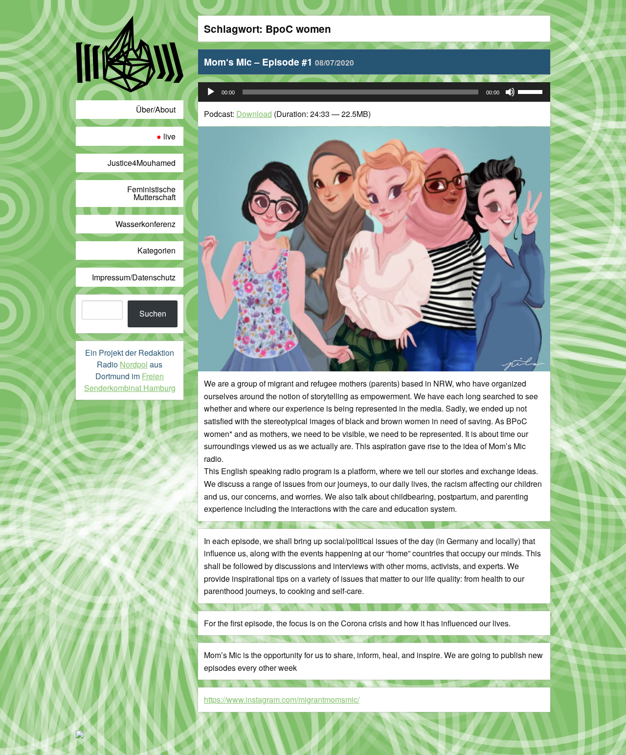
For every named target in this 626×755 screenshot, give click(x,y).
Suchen (152, 313)
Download (254, 113)
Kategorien (156, 250)
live (169, 136)
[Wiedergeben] (211, 92)
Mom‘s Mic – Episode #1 (279, 62)
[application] (374, 92)
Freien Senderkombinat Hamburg (130, 381)
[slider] (531, 91)
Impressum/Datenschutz (134, 277)
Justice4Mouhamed (142, 162)
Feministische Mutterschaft (151, 193)
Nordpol (134, 364)
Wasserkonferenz (145, 223)
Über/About (156, 109)
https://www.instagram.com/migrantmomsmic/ (281, 699)
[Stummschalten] (510, 92)
